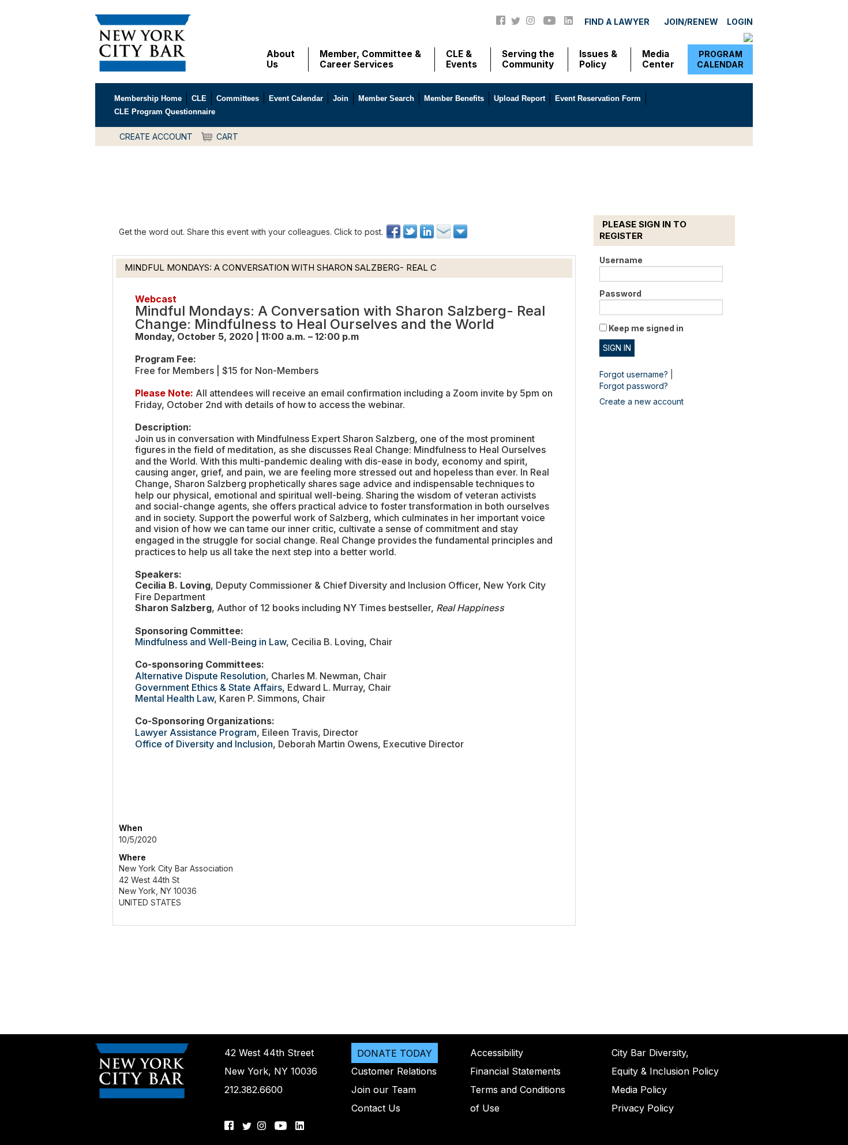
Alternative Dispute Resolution (200, 676)
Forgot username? (633, 374)
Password (620, 293)
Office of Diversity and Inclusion (204, 744)
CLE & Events (461, 59)
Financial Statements (515, 1071)
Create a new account (641, 401)
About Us (281, 59)
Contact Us (375, 1108)
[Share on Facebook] (394, 231)
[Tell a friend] (444, 231)
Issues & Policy (598, 59)
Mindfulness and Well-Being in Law (210, 642)
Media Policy (639, 1089)
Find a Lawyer (617, 22)
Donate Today (394, 1052)
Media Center (658, 59)
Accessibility (496, 1052)
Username (621, 260)
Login (740, 22)
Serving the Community (528, 59)
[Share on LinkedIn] (428, 231)
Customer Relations (394, 1071)
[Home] (142, 42)
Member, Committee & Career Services (370, 59)
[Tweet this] (411, 231)
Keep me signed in (646, 328)
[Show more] (461, 231)
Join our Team (383, 1089)
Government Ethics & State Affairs (208, 687)
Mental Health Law (174, 698)
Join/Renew (691, 22)
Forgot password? (633, 386)
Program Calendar (720, 59)
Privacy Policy (642, 1108)
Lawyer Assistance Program (196, 732)
